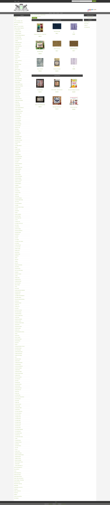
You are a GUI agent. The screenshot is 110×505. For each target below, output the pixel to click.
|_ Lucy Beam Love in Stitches (18, 241)
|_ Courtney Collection (17, 109)
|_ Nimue (15, 286)
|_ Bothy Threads (16, 76)
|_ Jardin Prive (16, 194)
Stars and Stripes (40, 89)
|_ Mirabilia (16, 261)
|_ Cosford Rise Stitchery (18, 98)
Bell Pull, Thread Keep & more (18, 22)
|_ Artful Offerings (16, 53)
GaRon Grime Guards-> (17, 474)
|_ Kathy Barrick (16, 210)
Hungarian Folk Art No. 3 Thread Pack (40, 34)
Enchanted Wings (40, 51)
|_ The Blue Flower (17, 409)
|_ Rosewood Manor (17, 340)
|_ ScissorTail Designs (17, 364)
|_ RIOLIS (15, 333)
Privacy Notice (86, 23)
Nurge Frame (16, 492)
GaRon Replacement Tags (18, 476)
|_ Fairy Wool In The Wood (18, 140)
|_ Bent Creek (16, 67)
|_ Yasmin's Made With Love (18, 465)
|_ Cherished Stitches (17, 89)
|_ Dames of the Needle (17, 123)
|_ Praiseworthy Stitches (17, 313)
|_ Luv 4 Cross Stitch (17, 246)
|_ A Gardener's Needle (17, 31)
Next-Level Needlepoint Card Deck (73, 89)
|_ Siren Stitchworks (17, 378)
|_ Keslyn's (16, 212)
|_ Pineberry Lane (16, 306)
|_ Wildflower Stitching (17, 458)
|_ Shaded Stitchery (17, 369)
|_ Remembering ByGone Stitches (19, 331)
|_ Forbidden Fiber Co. (17, 154)
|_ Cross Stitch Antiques (17, 116)
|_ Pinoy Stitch (16, 308)
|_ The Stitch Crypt (17, 434)
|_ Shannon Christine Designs (18, 373)
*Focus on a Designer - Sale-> (18, 20)
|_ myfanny (16, 275)
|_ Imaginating (16, 185)
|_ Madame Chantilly (17, 248)
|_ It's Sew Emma (17, 190)
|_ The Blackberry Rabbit (17, 407)
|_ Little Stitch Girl (16, 234)
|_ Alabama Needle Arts (17, 33)
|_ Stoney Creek (16, 393)
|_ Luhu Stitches (16, 243)
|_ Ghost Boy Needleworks (18, 163)
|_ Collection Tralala (17, 96)
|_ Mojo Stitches (16, 266)
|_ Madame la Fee (17, 250)
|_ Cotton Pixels (16, 102)
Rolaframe (15, 494)
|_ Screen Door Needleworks (18, 366)
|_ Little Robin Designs (17, 232)
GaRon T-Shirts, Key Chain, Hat (18, 478)
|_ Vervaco (16, 449)
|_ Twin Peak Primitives (17, 445)
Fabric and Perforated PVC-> (18, 467)
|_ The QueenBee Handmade (18, 429)
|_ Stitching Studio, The (17, 389)
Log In (18, 1)
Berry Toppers (16, 24)
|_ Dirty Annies (16, 129)
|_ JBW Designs (16, 196)
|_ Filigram (15, 147)
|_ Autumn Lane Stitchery (18, 60)
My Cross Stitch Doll (73, 107)
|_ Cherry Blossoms (17, 91)
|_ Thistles (15, 438)
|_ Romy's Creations (17, 337)
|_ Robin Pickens (16, 335)
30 (73, 32)
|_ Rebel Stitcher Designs (18, 326)
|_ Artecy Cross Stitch (17, 51)
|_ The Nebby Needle (17, 420)
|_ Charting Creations (17, 87)
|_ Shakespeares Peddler (18, 371)
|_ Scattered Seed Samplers (18, 362)
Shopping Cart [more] (90, 15)
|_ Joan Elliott (16, 205)
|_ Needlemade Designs (17, 281)
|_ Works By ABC (16, 463)
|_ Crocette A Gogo (17, 114)
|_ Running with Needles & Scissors (19, 346)
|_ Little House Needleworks (18, 230)
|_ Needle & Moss (17, 277)
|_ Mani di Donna (16, 252)
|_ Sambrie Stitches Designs (18, 351)
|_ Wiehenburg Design (17, 456)
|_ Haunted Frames (17, 172)
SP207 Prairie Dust (57, 48)
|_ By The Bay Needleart (17, 80)
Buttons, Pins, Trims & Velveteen (18, 26)
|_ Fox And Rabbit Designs (18, 156)
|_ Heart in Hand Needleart (18, 176)
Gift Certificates (16, 498)
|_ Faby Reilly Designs (17, 138)
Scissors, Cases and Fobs (18, 496)
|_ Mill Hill (15, 257)
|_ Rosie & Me (16, 342)
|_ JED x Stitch (16, 201)
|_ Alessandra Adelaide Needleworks (19, 35)
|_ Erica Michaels (16, 134)
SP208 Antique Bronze (73, 48)
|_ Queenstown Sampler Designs (19, 322)
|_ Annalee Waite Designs (18, 42)
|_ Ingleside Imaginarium (17, 187)
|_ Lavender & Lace (17, 221)
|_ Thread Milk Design (17, 440)
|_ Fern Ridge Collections (18, 145)
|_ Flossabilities (16, 152)
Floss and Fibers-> (16, 469)
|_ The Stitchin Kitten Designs (18, 436)
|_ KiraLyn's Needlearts (17, 214)
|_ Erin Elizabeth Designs (18, 136)
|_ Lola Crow (16, 237)
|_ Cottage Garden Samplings (18, 100)
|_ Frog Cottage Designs (17, 158)
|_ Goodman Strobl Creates (18, 167)
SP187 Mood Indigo (57, 31)
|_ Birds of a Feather (17, 69)
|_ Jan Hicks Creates (17, 192)
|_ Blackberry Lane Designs (18, 71)
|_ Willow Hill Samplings (17, 460)
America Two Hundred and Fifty (40, 104)
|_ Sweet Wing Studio (17, 398)
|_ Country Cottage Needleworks (19, 107)
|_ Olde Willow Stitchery (17, 297)
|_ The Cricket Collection (17, 413)
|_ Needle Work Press (17, 279)
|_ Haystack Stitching (17, 174)
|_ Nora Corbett (16, 288)
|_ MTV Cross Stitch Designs (18, 270)
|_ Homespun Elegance (17, 183)
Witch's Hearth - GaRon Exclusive (56, 89)
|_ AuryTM (15, 58)
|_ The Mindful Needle (17, 418)
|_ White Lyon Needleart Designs (19, 454)
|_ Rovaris (15, 344)
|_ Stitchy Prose (16, 391)
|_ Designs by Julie (17, 127)
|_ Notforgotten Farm (17, 293)
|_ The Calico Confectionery (18, 411)
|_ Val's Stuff (16, 447)
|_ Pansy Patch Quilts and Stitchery (19, 299)
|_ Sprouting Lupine (17, 382)
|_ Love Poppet (16, 239)
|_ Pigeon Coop (16, 304)
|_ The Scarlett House (17, 431)
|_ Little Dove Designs (17, 228)
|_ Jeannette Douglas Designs (18, 199)
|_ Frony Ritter (16, 161)
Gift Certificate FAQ (87, 27)
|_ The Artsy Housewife (17, 404)
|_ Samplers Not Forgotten (18, 355)
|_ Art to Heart (16, 49)
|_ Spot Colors (16, 380)
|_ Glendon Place (16, 165)
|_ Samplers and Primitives (18, 353)
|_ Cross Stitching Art (17, 118)
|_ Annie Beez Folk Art (17, 44)
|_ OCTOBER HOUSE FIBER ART (19, 295)
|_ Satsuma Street (17, 360)
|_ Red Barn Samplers (17, 328)
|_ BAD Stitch (16, 62)
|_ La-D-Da (16, 219)
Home (15, 1)
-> (17, 29)
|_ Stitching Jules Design (17, 387)
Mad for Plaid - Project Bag (18, 483)
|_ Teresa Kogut (16, 400)
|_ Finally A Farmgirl (17, 149)
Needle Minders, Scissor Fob (18, 487)
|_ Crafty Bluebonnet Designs (18, 111)
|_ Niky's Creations (17, 284)
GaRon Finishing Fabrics (17, 472)
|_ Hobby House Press (17, 181)
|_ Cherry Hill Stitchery (17, 93)
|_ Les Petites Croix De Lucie (18, 223)
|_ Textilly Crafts (16, 402)
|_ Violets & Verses (17, 451)
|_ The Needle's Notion (17, 422)
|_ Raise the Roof (16, 324)
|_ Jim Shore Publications (18, 203)
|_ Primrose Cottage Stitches (18, 315)
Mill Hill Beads (16, 485)
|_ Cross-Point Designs (17, 120)
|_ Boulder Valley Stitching (18, 78)
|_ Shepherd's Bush (17, 375)
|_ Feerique (16, 143)
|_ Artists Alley (16, 55)
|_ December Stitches (17, 125)
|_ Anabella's (16, 40)
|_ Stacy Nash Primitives (17, 384)
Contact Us (85, 25)
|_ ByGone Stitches (17, 82)
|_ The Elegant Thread (17, 416)
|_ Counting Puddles (17, 105)
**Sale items (16, 17)
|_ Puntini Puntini (16, 317)
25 (73, 66)
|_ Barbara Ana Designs (17, 64)
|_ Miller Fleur (16, 259)
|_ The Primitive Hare (17, 425)
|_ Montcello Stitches (17, 268)
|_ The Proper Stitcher (17, 427)
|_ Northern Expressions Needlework (19, 290)
